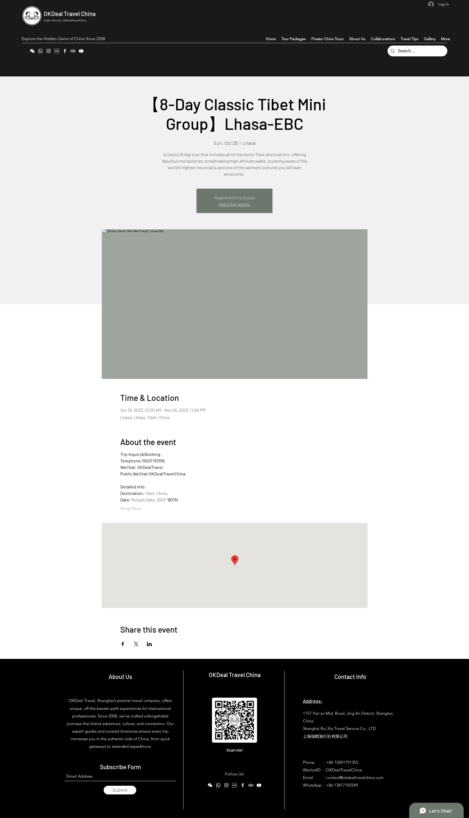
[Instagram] (48, 51)
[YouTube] (81, 51)
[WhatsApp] (40, 51)
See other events (234, 204)
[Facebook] (65, 51)
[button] (445, 39)
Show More (130, 508)
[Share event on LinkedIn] (149, 644)
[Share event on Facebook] (122, 644)
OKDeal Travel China (70, 13)
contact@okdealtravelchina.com (355, 777)
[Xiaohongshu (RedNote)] (56, 51)
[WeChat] (32, 51)
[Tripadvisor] (73, 51)
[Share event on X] (136, 644)
